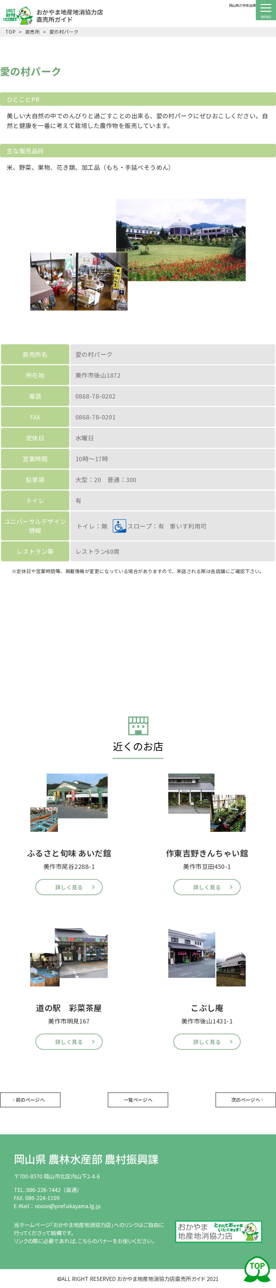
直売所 (32, 31)
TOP (10, 31)
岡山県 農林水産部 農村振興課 (86, 1158)
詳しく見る (69, 887)
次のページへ (246, 1099)
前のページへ (30, 1099)
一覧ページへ (138, 1099)
